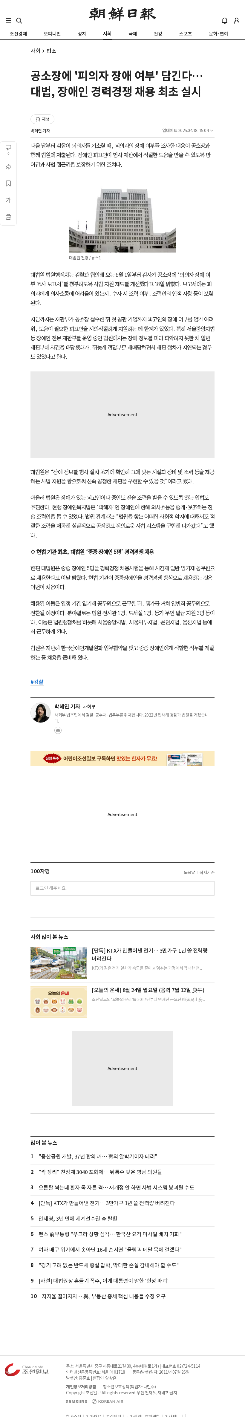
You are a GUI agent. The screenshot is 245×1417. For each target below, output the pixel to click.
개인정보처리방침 (81, 1387)
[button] (8, 20)
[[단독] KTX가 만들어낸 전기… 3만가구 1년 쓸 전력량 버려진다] (58, 962)
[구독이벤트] (122, 758)
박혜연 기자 (40, 131)
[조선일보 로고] (122, 14)
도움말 (189, 872)
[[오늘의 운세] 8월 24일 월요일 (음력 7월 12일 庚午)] (58, 1002)
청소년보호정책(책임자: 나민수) (129, 1387)
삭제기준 (207, 872)
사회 (35, 51)
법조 (51, 51)
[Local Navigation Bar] (8, 20)
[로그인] (236, 20)
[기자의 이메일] (58, 732)
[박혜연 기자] (40, 713)
